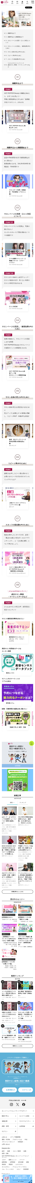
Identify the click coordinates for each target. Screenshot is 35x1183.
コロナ (4, 1159)
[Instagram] (11, 1104)
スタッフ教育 (17, 1151)
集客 (8, 1151)
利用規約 (20, 1142)
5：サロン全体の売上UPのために (15, 52)
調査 (27, 1162)
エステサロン (19, 1164)
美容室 (4, 1164)
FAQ (26, 1139)
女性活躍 (20, 1162)
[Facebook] (23, 1104)
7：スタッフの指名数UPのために (15, 59)
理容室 (11, 1164)
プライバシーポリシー (8, 1142)
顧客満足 (4, 1162)
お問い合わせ (6, 1144)
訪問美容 (12, 1162)
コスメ (18, 1169)
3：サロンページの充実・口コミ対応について (18, 41)
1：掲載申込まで (11, 33)
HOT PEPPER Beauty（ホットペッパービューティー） (15, 1156)
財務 (25, 1151)
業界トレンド (13, 1159)
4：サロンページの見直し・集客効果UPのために (18, 47)
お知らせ (4, 1137)
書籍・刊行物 (6, 1139)
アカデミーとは (17, 1139)
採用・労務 (5, 1153)
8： (18, 66)
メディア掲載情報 (15, 1137)
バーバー (22, 1159)
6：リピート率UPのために (13, 55)
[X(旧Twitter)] (17, 1104)
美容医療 (26, 1169)
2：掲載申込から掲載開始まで (14, 37)
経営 (3, 1151)
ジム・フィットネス (8, 1169)
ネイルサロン (6, 1167)
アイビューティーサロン (20, 1167)
